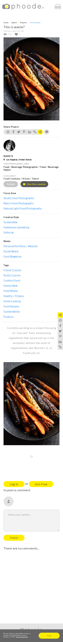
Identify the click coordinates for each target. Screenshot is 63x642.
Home (6, 23)
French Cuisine (12, 270)
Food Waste (11, 290)
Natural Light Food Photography (23, 208)
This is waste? (35, 23)
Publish (14, 537)
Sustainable (10, 222)
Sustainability (12, 311)
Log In (14, 484)
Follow (11, 184)
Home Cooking (12, 301)
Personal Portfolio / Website (21, 246)
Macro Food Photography (18, 203)
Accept (49, 635)
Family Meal (10, 285)
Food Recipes (11, 306)
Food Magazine (13, 256)
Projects (23, 23)
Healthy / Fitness (14, 295)
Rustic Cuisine (12, 275)
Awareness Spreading (16, 227)
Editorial (9, 232)
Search (14, 23)
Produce (8, 316)
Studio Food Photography (19, 197)
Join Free (41, 484)
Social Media (11, 251)
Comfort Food (12, 280)
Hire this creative (36, 184)
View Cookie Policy (22, 637)
